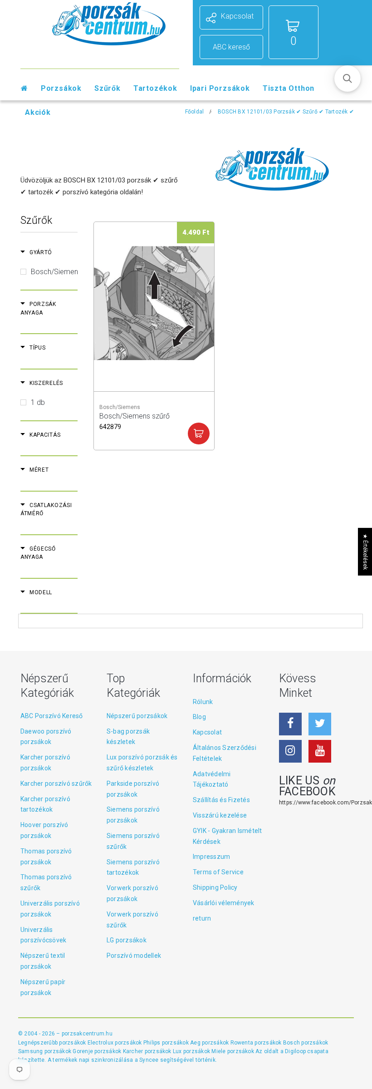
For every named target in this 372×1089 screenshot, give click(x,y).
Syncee (148, 1060)
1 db (38, 402)
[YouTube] (319, 751)
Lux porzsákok (192, 1051)
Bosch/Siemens (56, 271)
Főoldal (194, 111)
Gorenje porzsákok (97, 1051)
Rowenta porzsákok (256, 1043)
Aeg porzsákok (210, 1043)
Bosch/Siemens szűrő (134, 420)
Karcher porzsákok (148, 1051)
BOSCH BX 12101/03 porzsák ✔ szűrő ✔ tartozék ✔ (286, 111)
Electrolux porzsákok (115, 1043)
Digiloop (295, 1051)
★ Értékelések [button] (365, 551)
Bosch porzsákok (305, 1043)
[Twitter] (319, 724)
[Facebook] (290, 724)
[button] (347, 78)
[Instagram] (290, 751)
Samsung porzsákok (45, 1051)
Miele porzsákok (233, 1051)
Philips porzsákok (166, 1043)
